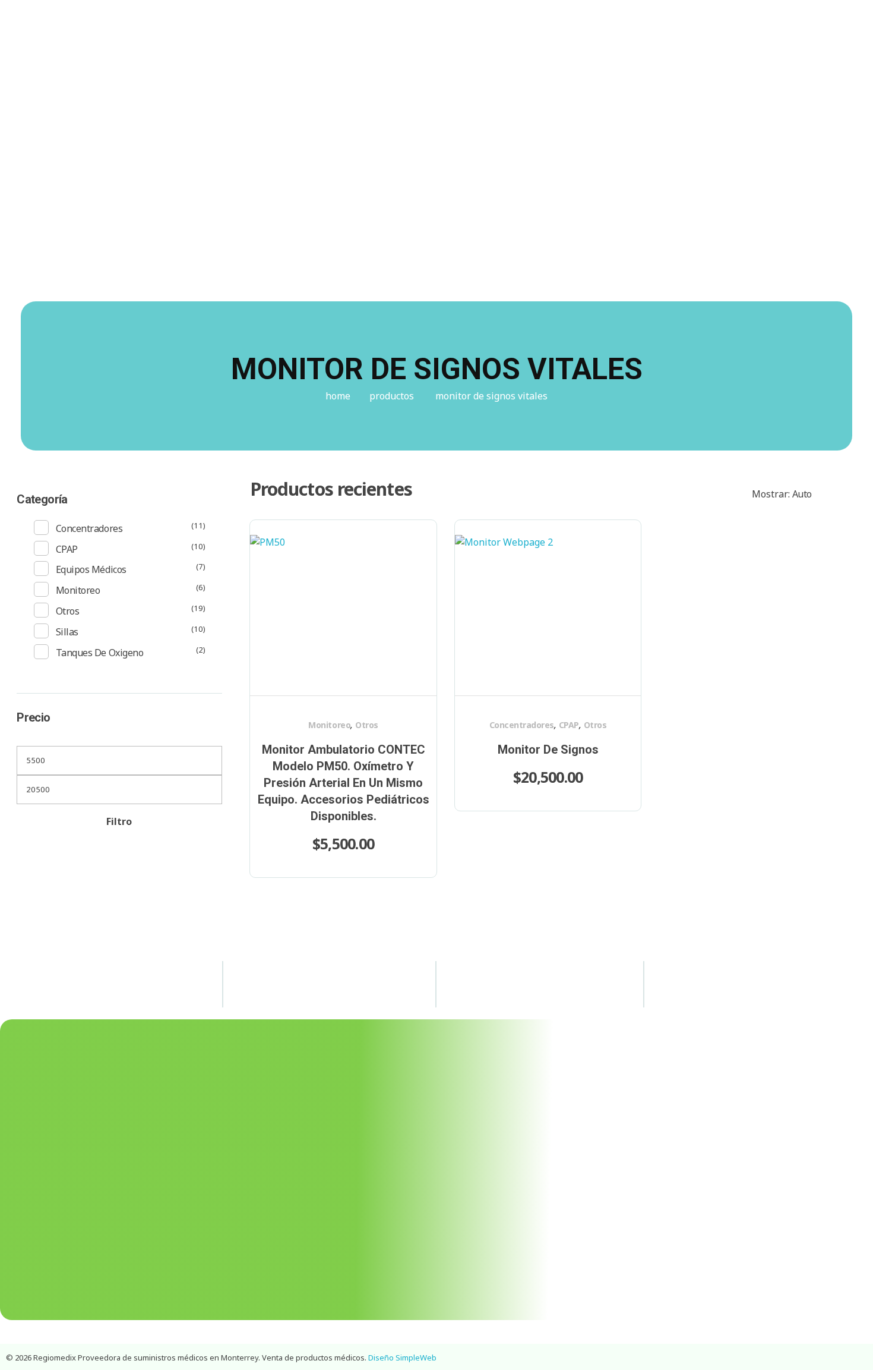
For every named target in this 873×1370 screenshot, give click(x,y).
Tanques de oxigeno (99, 652)
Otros (366, 724)
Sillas (67, 631)
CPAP (569, 724)
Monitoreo (329, 724)
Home (337, 395)
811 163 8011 (648, 20)
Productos (391, 395)
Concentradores (521, 724)
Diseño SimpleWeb (402, 1357)
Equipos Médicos (91, 569)
